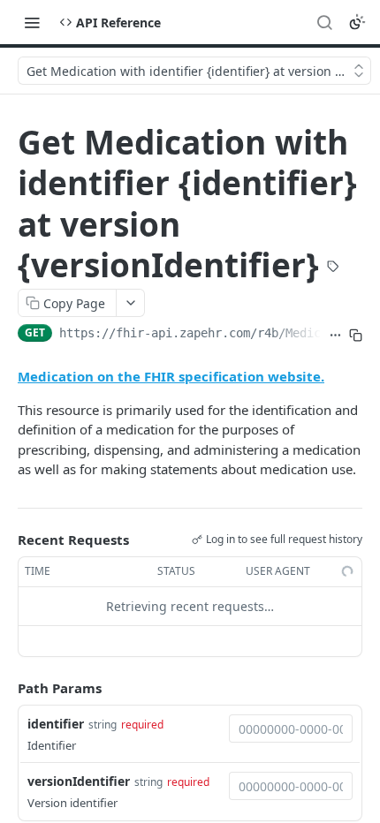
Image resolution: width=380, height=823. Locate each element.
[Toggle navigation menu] (32, 22)
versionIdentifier (78, 781)
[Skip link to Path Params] (5, 688)
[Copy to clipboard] (355, 334)
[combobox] (291, 728)
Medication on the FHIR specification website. (171, 376)
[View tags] (333, 267)
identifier (55, 723)
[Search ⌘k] (324, 22)
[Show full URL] (335, 334)
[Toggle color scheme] (357, 22)
